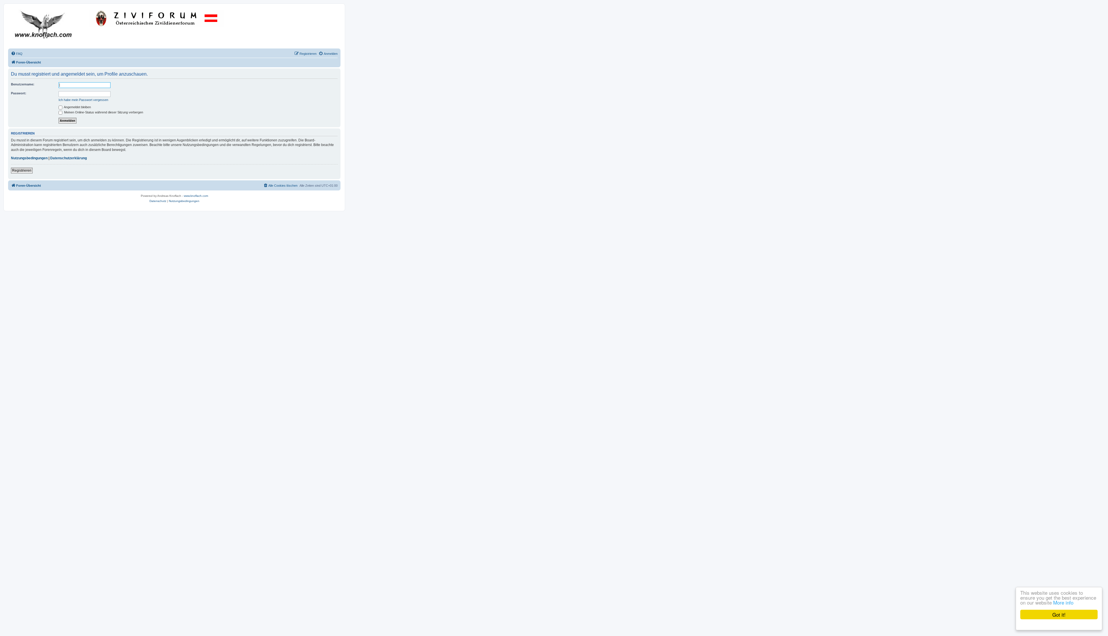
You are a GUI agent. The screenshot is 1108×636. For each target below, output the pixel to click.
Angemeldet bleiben (77, 107)
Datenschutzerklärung (68, 158)
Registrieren (21, 171)
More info (1063, 602)
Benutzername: (22, 84)
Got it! (1059, 614)
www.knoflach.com (196, 195)
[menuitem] (17, 53)
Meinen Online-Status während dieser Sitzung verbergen (103, 112)
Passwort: (18, 93)
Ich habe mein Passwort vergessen (83, 100)
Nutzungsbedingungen (29, 158)
